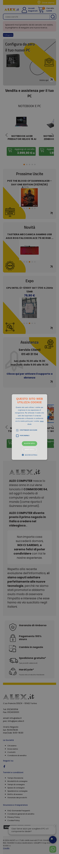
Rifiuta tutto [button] (29, 449)
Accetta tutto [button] (29, 443)
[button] (29, 427)
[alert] (29, 427)
